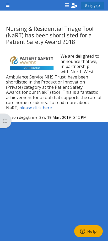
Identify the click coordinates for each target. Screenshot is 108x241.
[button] (74, 5)
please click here (35, 108)
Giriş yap (92, 5)
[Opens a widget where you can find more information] (88, 231)
